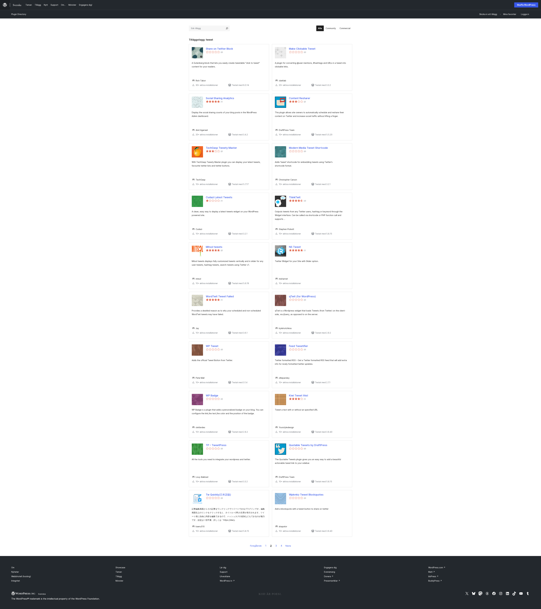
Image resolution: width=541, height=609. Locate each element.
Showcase (120, 567)
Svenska (42, 594)
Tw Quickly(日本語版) (218, 494)
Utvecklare (225, 576)
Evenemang (329, 572)
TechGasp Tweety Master (221, 147)
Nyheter (15, 572)
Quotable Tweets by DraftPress (308, 445)
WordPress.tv (227, 581)
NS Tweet (295, 246)
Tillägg (119, 576)
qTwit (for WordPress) (302, 296)
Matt (431, 572)
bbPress (433, 576)
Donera (328, 576)
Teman (119, 572)
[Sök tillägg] (227, 28)
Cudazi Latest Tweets (219, 197)
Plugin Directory (18, 14)
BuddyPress (435, 581)
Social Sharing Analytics (220, 98)
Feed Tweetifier (298, 346)
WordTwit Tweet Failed (220, 296)
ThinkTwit (295, 197)
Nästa (288, 546)
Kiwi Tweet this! (298, 395)
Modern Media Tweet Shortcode (308, 147)
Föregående (256, 546)
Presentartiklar (332, 581)
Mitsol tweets (214, 246)
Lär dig (223, 567)
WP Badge (212, 395)
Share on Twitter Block (219, 48)
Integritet (15, 581)
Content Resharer (299, 98)
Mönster (119, 581)
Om (12, 567)
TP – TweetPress (216, 445)
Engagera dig (330, 567)
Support (223, 572)
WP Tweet (212, 346)
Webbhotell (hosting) (21, 576)
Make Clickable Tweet (302, 48)
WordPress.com (436, 567)
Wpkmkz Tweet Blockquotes (306, 494)
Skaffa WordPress (526, 5)
